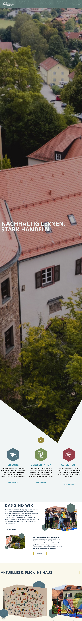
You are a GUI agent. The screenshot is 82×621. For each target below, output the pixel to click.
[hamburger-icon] (78, 4)
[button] (3, 617)
